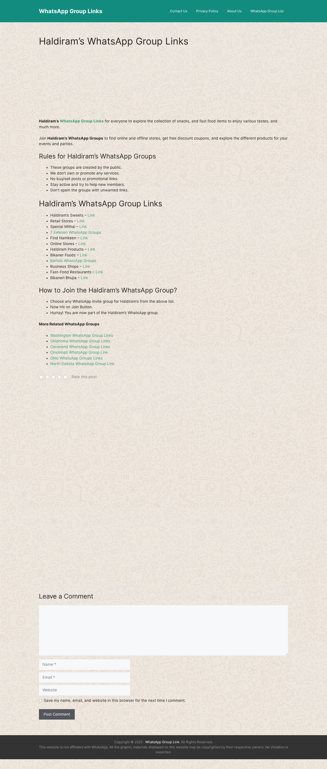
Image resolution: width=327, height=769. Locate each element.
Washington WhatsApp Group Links (81, 335)
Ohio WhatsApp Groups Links (76, 358)
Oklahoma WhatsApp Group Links (80, 341)
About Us (234, 11)
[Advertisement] (163, 85)
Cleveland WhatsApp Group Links (80, 347)
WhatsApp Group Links (70, 11)
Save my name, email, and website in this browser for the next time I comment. (115, 700)
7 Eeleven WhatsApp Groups (75, 232)
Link (91, 215)
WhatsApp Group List (267, 11)
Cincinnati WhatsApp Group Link (79, 352)
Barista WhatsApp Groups (73, 260)
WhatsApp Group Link (162, 742)
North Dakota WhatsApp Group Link (82, 363)
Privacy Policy (207, 11)
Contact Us (178, 11)
